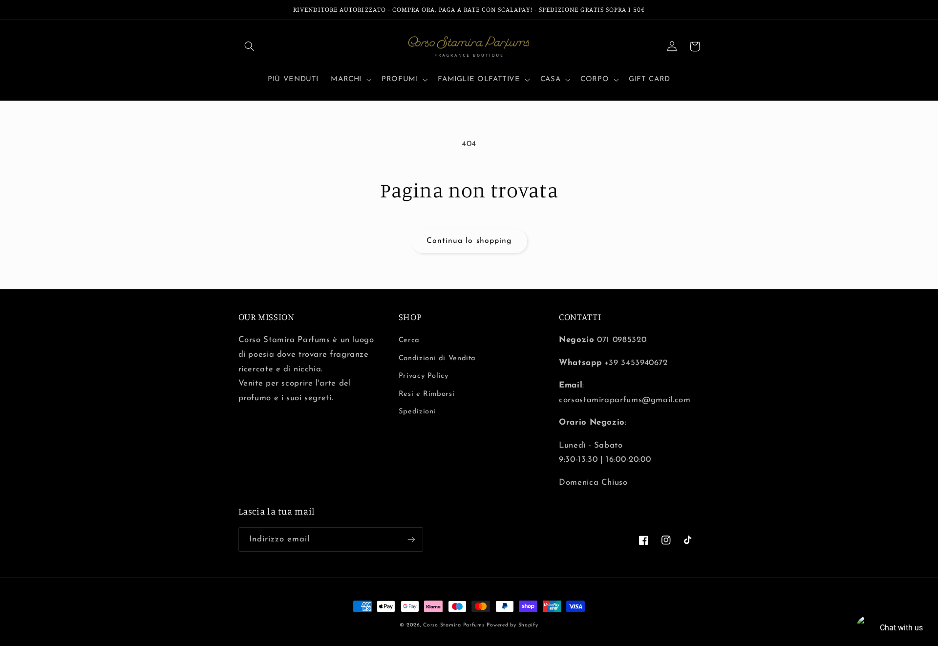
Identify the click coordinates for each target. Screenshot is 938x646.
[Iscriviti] (411, 539)
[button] (249, 46)
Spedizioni (417, 411)
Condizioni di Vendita (437, 358)
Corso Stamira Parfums (453, 625)
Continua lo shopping (469, 241)
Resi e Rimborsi (426, 394)
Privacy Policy (423, 376)
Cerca (409, 340)
